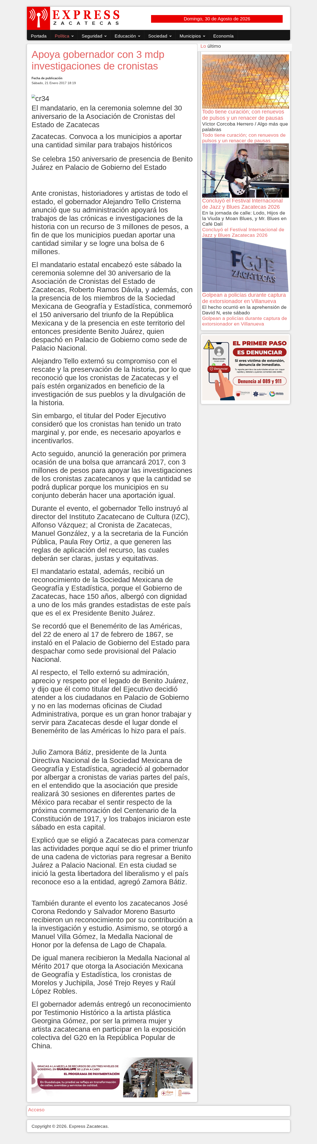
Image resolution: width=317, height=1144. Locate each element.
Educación (125, 36)
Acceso (36, 1109)
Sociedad (157, 36)
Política (62, 36)
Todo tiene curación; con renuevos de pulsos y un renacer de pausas (244, 137)
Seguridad (92, 36)
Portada (39, 36)
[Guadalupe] (112, 1077)
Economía (223, 36)
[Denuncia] (245, 367)
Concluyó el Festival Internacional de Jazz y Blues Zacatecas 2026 (243, 232)
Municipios (190, 36)
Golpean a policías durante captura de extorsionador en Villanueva (244, 321)
